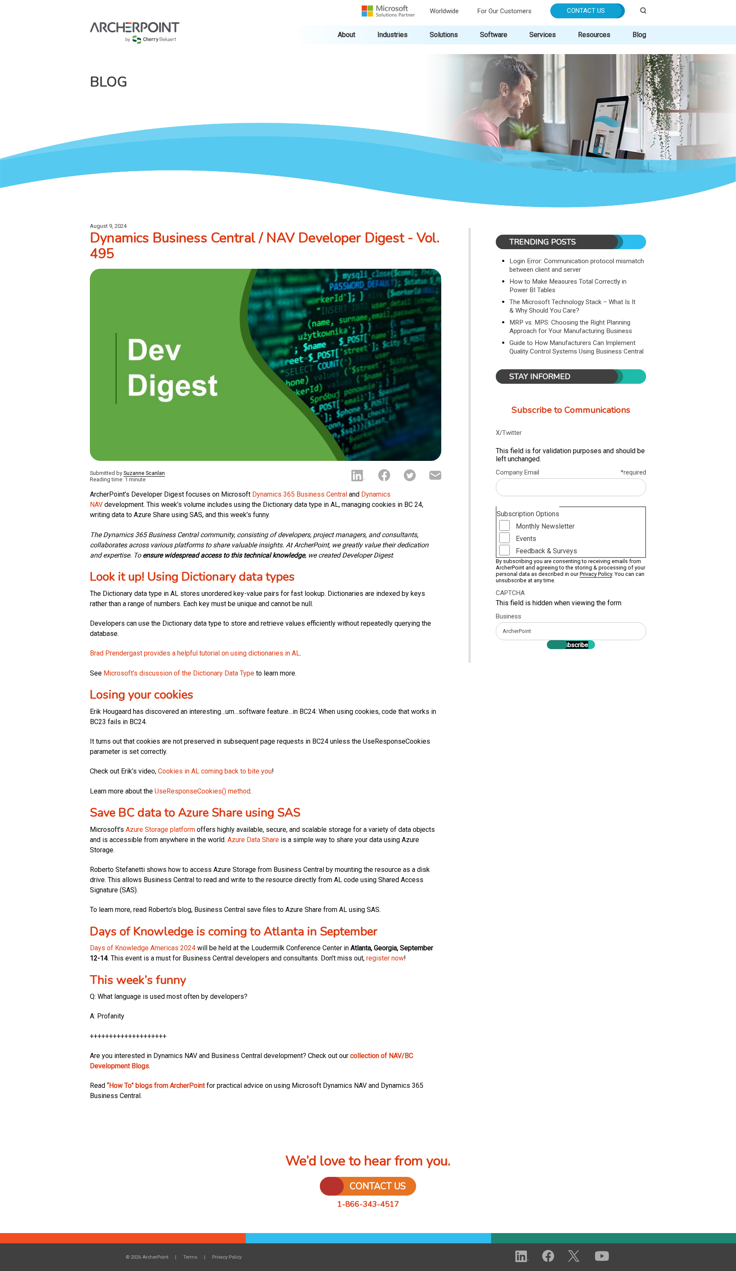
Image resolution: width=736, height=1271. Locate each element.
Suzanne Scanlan (144, 473)
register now (385, 958)
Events (526, 539)
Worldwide (444, 11)
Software (493, 35)
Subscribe (574, 645)
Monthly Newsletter (545, 526)
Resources (594, 35)
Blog (639, 35)
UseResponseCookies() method (202, 791)
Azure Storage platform (160, 829)
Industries (392, 35)
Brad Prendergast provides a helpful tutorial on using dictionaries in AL (195, 653)
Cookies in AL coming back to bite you (215, 771)
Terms (190, 1257)
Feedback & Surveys (546, 551)
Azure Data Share (253, 840)
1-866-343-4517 (368, 1204)
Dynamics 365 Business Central (299, 494)
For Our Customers (504, 11)
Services (542, 35)
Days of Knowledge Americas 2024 (143, 948)
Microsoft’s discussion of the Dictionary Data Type (179, 673)
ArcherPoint (135, 26)
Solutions (444, 35)
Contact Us (586, 10)
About (346, 35)
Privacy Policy (596, 574)
